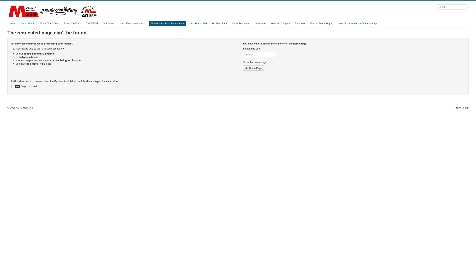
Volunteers (109, 23)
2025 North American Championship (357, 23)
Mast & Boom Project (321, 23)
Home (13, 23)
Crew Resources (241, 23)
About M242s (28, 23)
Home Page (255, 68)
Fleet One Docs (72, 23)
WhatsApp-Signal (280, 23)
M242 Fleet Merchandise (133, 23)
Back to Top (462, 107)
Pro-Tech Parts (220, 23)
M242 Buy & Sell (198, 23)
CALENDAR (92, 23)
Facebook (300, 23)
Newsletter (260, 23)
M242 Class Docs (49, 23)
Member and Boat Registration (167, 23)
